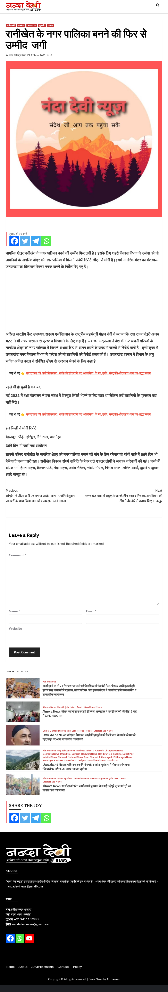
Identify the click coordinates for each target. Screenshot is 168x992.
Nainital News (50, 757)
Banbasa (80, 751)
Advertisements (42, 966)
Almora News (49, 682)
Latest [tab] (10, 671)
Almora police (64, 778)
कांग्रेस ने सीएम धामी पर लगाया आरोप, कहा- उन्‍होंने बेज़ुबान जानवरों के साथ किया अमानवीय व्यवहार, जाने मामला (40, 496)
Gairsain (76, 754)
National (62, 757)
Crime (46, 731)
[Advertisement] (84, 300)
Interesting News (99, 778)
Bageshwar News (66, 751)
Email (91, 611)
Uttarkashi (112, 760)
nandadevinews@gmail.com (24, 886)
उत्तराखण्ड (32, 25)
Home (10, 966)
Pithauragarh (105, 757)
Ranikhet (58, 760)
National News (75, 757)
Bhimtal (90, 751)
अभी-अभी (11, 25)
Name (14, 611)
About (22, 966)
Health (60, 707)
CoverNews (95, 979)
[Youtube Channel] (29, 938)
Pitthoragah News (123, 757)
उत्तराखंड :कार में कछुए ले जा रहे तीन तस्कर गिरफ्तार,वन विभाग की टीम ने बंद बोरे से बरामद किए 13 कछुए (123, 496)
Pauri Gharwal (91, 757)
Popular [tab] (22, 671)
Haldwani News (89, 754)
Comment (17, 555)
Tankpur (81, 760)
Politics (89, 731)
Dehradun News (58, 731)
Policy (77, 966)
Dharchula (65, 754)
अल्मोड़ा (21, 25)
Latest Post (76, 707)
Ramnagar (48, 760)
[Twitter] (25, 241)
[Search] (157, 5)
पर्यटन (50, 25)
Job (67, 707)
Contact (63, 966)
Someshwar (70, 760)
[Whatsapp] (46, 241)
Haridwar (103, 754)
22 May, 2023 (38, 55)
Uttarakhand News (92, 707)
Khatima (117, 754)
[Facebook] (14, 241)
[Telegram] (36, 241)
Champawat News (114, 751)
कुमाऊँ (41, 25)
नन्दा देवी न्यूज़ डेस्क (17, 55)
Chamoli (99, 751)
